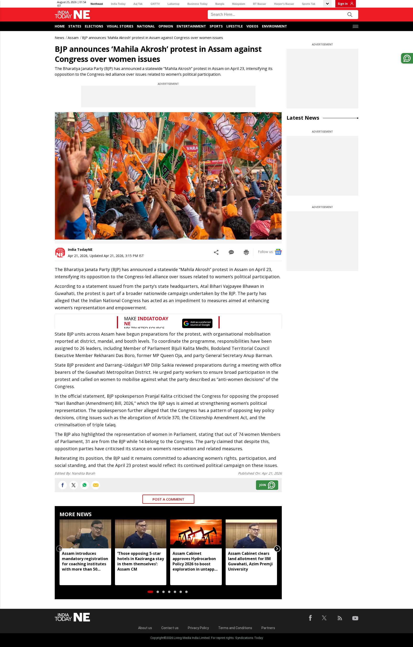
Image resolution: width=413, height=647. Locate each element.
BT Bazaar (259, 3)
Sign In (343, 4)
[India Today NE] (72, 14)
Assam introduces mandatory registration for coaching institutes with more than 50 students (85, 561)
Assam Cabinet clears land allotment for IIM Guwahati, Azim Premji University (250, 561)
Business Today (197, 3)
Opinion (165, 26)
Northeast (97, 3)
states (74, 26)
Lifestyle (234, 26)
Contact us (170, 628)
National (146, 26)
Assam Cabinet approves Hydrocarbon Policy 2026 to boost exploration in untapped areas (196, 561)
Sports (216, 26)
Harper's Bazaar (284, 3)
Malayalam (238, 3)
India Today (118, 3)
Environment (274, 26)
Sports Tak (308, 3)
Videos (252, 26)
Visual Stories (120, 26)
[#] (84, 485)
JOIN (262, 485)
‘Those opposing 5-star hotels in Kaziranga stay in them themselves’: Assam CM (140, 561)
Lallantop (173, 3)
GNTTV (155, 3)
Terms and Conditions (235, 628)
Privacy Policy (198, 628)
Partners (268, 628)
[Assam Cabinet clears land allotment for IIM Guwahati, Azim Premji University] (251, 533)
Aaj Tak (137, 3)
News (59, 37)
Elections (94, 26)
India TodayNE (80, 249)
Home (60, 26)
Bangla (219, 3)
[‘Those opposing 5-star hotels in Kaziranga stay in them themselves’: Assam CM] (141, 533)
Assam (73, 37)
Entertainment (191, 26)
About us (145, 628)
